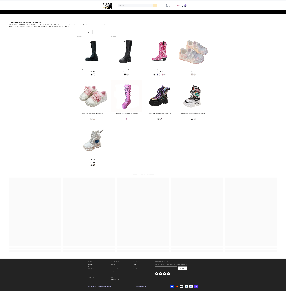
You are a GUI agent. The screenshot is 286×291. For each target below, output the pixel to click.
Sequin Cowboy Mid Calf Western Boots (159, 69)
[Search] (137, 5)
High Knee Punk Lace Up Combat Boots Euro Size (92, 69)
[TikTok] (164, 273)
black (91, 74)
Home (10, 17)
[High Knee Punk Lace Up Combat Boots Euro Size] (92, 51)
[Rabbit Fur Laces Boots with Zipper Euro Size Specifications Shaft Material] (92, 140)
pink (162, 74)
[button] (87, 32)
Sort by (79, 32)
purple (161, 119)
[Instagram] (156, 273)
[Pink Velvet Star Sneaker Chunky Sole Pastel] (193, 51)
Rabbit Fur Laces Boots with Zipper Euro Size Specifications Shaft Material (93, 158)
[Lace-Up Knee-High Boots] (126, 51)
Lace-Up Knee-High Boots (126, 69)
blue (157, 74)
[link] (35, 248)
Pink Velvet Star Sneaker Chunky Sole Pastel (193, 69)
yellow (94, 119)
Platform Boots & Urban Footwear (21, 17)
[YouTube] (168, 273)
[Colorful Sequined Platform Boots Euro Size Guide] (159, 96)
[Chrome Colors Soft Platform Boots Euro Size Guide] (193, 96)
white (94, 74)
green (158, 119)
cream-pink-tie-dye (194, 74)
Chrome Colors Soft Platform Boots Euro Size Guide (193, 113)
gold (160, 74)
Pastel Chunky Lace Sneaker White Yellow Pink (92, 113)
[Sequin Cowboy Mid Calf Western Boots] (159, 51)
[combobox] (135, 5)
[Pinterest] (160, 273)
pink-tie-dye (192, 74)
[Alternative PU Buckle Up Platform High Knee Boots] (126, 96)
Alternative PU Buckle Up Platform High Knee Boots (126, 113)
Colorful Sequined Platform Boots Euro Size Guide (159, 113)
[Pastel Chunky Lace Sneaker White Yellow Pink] (92, 96)
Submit (182, 268)
